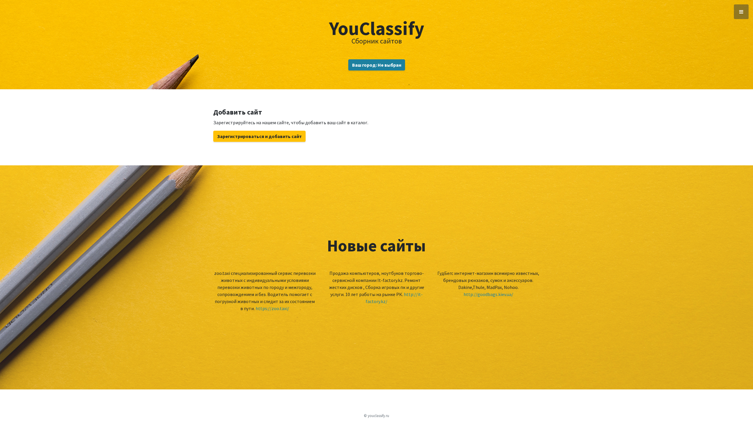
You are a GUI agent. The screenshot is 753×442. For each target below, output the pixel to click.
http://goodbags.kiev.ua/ (488, 294)
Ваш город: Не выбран (376, 65)
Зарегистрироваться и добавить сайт (259, 136)
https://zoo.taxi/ (272, 308)
